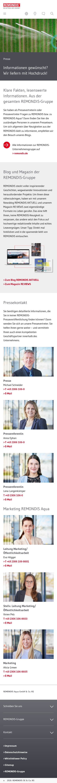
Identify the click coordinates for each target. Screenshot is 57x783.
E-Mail (8, 393)
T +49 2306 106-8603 (15, 618)
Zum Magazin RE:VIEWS (18, 284)
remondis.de (21, 153)
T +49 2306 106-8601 (17, 561)
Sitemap (9, 764)
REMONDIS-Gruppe (15, 771)
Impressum (11, 745)
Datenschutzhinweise (16, 752)
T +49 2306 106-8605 (15, 671)
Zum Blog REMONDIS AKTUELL (22, 279)
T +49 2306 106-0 (15, 389)
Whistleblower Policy (16, 758)
